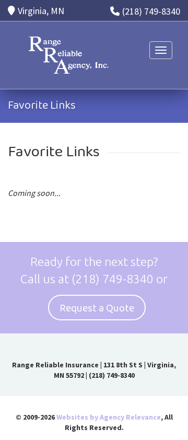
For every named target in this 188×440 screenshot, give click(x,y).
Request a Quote (97, 308)
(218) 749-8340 (151, 11)
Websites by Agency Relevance (108, 417)
